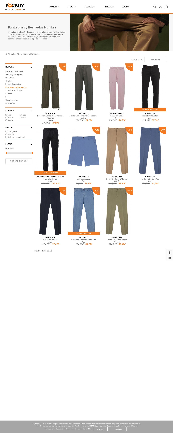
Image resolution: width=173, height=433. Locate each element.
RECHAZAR (118, 429)
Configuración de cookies (81, 429)
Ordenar (155, 59)
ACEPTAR (100, 429)
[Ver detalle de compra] (166, 6)
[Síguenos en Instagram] (170, 258)
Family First (12, 132)
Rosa (24, 115)
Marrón (11, 117)
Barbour (11, 134)
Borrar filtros (19, 161)
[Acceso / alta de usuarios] (160, 6)
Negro (10, 120)
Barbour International (16, 137)
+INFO (67, 429)
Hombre (12, 54)
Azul (9, 115)
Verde (24, 117)
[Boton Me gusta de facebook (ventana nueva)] (170, 252)
